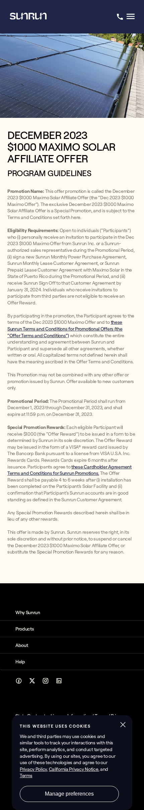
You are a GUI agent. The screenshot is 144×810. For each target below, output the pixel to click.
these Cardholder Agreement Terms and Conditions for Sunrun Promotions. (69, 470)
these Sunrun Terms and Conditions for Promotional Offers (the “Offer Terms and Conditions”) (65, 328)
